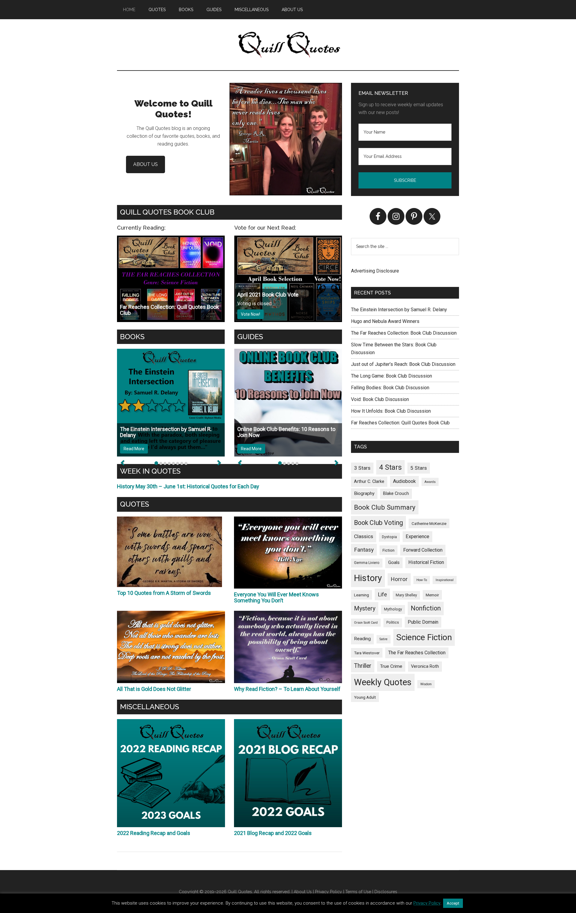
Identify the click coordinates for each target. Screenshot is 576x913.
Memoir (432, 594)
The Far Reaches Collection (417, 652)
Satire (384, 639)
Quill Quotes (288, 44)
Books (132, 336)
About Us (303, 891)
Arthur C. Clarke (369, 481)
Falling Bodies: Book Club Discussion (390, 387)
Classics (363, 536)
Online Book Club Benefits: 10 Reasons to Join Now (286, 432)
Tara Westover (367, 652)
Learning (361, 594)
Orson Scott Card (366, 623)
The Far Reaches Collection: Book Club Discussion (404, 333)
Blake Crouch (396, 493)
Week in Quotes (150, 471)
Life (382, 594)
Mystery (364, 608)
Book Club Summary (385, 507)
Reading (362, 638)
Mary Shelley (406, 595)
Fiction (388, 550)
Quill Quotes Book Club (167, 212)
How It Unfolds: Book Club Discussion (391, 411)
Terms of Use (358, 891)
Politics (392, 622)
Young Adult (365, 697)
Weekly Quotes (383, 682)
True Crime (391, 666)
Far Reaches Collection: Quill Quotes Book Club (169, 310)
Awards (430, 482)
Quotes (134, 504)
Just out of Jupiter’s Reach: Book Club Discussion (403, 364)
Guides (250, 336)
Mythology (393, 609)
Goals (394, 562)
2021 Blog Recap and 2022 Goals (273, 833)
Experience (417, 536)
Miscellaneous (149, 706)
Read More (134, 448)
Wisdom (426, 684)
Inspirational (445, 580)
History (368, 578)
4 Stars (390, 467)
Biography (364, 493)
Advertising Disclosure (375, 271)
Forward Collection (422, 550)
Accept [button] (453, 903)
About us (145, 164)
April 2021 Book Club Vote (267, 294)
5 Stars (418, 468)
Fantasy (364, 550)
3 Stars (362, 468)
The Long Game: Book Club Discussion (391, 376)
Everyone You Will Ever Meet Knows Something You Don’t (276, 597)
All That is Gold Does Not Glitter (154, 689)
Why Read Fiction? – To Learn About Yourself (287, 689)
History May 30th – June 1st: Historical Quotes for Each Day (188, 486)
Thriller (362, 665)
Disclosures (385, 891)
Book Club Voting (378, 522)
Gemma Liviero (367, 563)
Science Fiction (424, 637)
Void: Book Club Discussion (380, 399)
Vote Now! (250, 314)
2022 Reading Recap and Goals (153, 833)
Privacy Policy (328, 891)
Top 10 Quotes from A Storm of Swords (164, 593)
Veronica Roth (425, 666)
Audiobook (404, 481)
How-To (421, 580)
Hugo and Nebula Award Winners (385, 321)
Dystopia (389, 537)
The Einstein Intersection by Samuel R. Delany (166, 432)
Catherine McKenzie (429, 523)
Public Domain (423, 622)
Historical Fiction (426, 562)
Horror (399, 579)
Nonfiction (426, 608)
